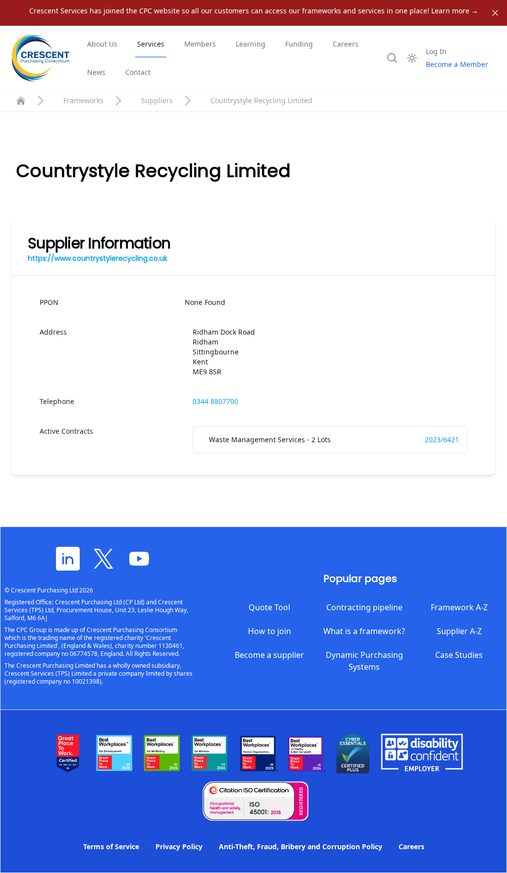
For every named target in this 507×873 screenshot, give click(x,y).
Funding (299, 44)
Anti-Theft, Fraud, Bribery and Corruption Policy (300, 846)
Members (200, 44)
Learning (250, 44)
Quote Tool (269, 607)
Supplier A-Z (459, 631)
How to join (269, 631)
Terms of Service (111, 846)
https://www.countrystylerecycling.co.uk (97, 258)
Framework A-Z (459, 607)
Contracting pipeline (364, 607)
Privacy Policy (179, 846)
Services (150, 44)
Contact (138, 72)
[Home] (21, 101)
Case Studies (459, 654)
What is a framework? (364, 631)
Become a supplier (269, 654)
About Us (102, 44)
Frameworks (83, 100)
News (96, 72)
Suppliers (157, 100)
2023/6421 (442, 439)
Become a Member (457, 64)
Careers (345, 44)
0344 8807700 (215, 401)
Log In (436, 51)
